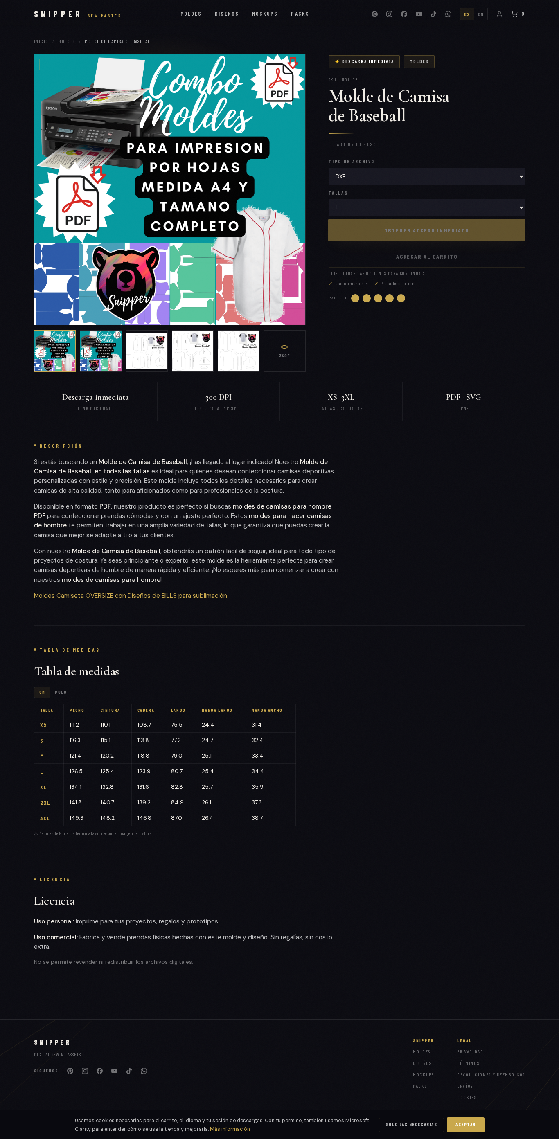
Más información (230, 1129)
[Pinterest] (374, 13)
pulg (61, 692)
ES (467, 14)
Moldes (191, 13)
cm (42, 692)
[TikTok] (433, 13)
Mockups (265, 13)
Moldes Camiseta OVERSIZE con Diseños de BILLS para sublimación (130, 596)
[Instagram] (389, 13)
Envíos (465, 1086)
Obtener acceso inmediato (426, 230)
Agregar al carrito (427, 256)
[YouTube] (419, 13)
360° (285, 355)
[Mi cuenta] (499, 13)
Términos (468, 1063)
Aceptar (465, 1124)
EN (481, 14)
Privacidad (470, 1051)
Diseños (227, 13)
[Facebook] (404, 13)
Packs (300, 13)
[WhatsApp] (448, 13)
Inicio (41, 41)
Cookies (467, 1097)
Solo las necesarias (411, 1124)
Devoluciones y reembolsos (491, 1074)
